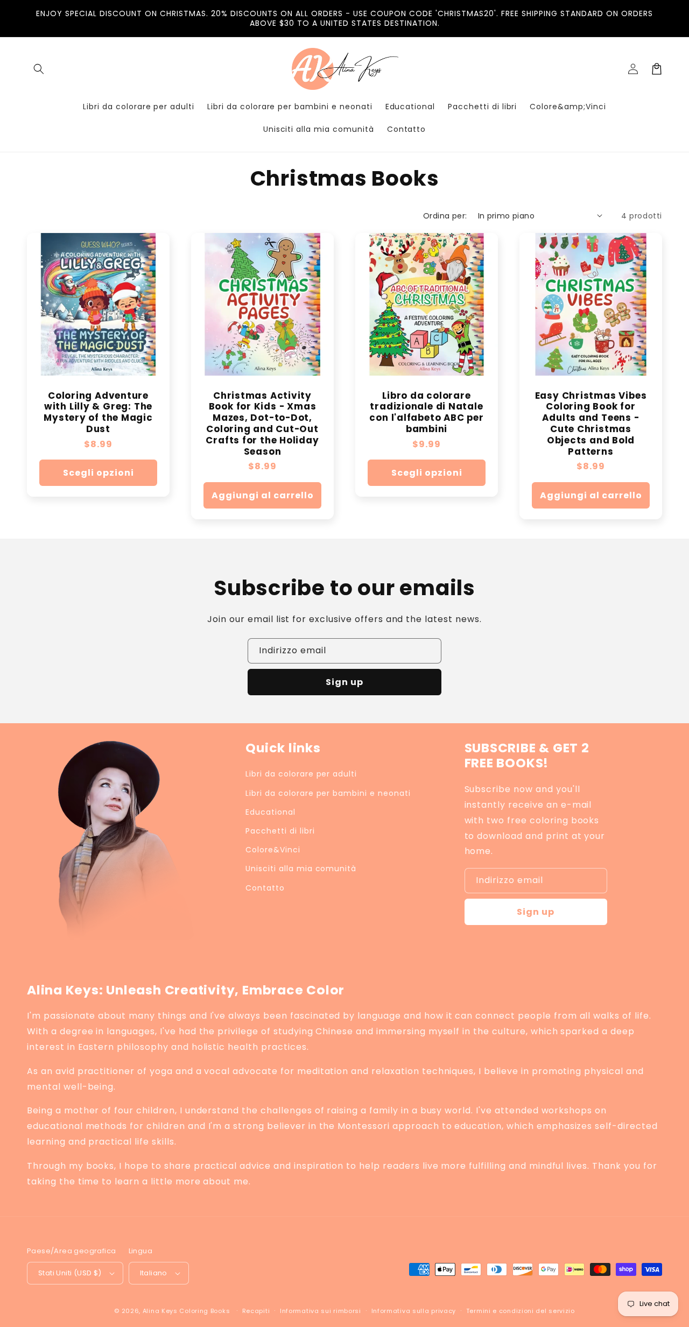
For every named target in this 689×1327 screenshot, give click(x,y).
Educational (270, 812)
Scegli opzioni (98, 473)
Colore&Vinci (272, 849)
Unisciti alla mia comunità (300, 868)
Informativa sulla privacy (413, 1311)
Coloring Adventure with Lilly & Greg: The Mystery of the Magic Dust (98, 412)
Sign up (344, 682)
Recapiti (256, 1311)
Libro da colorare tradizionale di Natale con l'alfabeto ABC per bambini (426, 412)
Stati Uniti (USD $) (70, 1273)
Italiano (153, 1273)
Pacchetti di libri (279, 830)
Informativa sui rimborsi (320, 1311)
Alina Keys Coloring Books (186, 1311)
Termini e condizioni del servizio (520, 1311)
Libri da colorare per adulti (301, 773)
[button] (39, 69)
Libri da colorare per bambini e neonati (327, 793)
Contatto (265, 888)
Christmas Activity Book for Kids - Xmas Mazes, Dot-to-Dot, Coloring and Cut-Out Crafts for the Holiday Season (262, 423)
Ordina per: (445, 215)
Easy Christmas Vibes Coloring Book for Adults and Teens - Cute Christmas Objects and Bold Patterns (591, 423)
